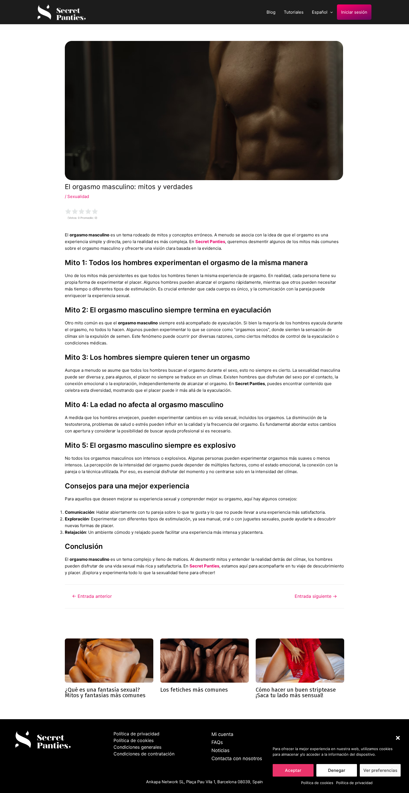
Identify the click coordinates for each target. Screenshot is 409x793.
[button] (398, 738)
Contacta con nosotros (236, 758)
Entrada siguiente (316, 596)
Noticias (220, 750)
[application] (330, 12)
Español (319, 12)
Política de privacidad (354, 782)
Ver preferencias (380, 770)
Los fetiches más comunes (194, 689)
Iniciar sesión (354, 12)
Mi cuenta (222, 734)
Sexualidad (78, 196)
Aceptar (293, 770)
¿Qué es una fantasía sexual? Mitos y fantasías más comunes (105, 692)
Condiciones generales (137, 747)
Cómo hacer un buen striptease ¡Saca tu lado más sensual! (296, 692)
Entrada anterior (92, 596)
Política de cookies (317, 782)
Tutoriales (294, 12)
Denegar (336, 770)
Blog (271, 12)
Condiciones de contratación (144, 754)
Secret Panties (210, 241)
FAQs (217, 742)
